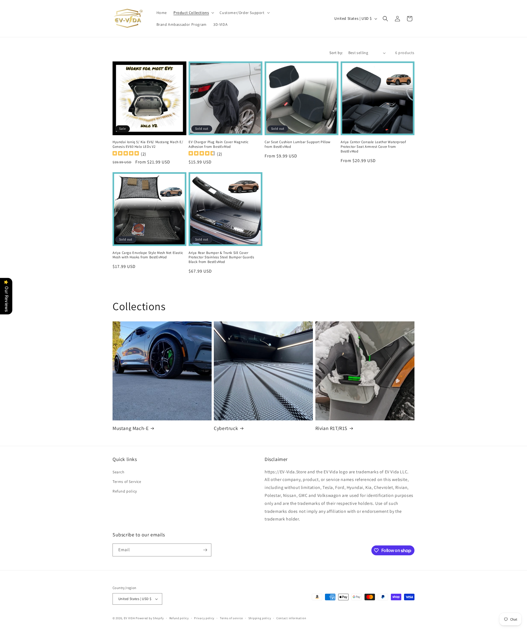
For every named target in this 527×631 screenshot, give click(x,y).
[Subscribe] (205, 550)
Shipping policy (259, 618)
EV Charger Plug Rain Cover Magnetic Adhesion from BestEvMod (219, 144)
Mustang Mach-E (130, 428)
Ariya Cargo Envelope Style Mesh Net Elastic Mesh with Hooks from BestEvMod (148, 255)
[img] (126, 154)
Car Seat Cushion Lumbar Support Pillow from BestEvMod (297, 144)
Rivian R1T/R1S (331, 428)
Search (119, 471)
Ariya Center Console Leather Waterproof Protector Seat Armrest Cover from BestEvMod (373, 147)
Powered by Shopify (150, 618)
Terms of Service (127, 481)
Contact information (291, 618)
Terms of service (231, 618)
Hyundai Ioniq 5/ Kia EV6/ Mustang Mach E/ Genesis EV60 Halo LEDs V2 (148, 144)
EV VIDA (129, 618)
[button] (193, 12)
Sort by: (336, 52)
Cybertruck (226, 428)
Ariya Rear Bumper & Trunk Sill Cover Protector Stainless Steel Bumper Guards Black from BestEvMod (221, 257)
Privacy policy (204, 618)
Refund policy (125, 491)
